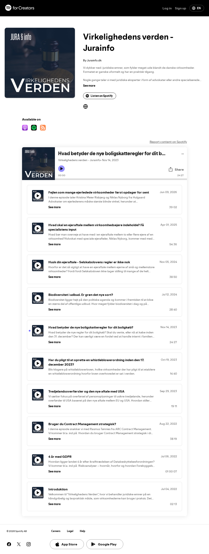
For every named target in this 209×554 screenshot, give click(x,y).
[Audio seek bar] (121, 179)
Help (82, 531)
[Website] (85, 106)
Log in (167, 8)
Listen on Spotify (102, 96)
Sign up (180, 8)
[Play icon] (61, 168)
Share (179, 169)
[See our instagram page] (28, 544)
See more (89, 86)
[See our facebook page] (9, 544)
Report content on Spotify (168, 141)
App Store (69, 544)
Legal (70, 531)
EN (199, 8)
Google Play (107, 544)
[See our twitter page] (18, 544)
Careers (55, 531)
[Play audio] (183, 153)
